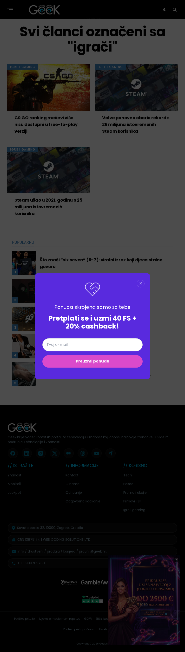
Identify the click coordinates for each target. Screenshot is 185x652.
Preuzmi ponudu (92, 361)
